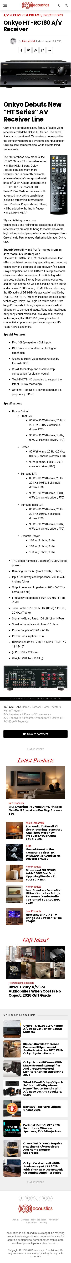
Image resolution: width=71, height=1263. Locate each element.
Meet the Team (38, 1220)
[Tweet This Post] (28, 50)
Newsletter (31, 1222)
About (15, 1220)
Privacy (43, 1222)
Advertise (54, 1220)
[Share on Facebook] (21, 50)
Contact (25, 1220)
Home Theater (50, 707)
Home (25, 707)
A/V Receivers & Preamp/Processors (26, 714)
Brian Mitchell (28, 41)
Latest (36, 707)
